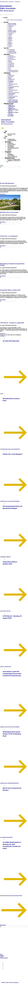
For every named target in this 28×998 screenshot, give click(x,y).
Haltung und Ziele (12, 24)
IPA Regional (11, 63)
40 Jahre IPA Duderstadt (7, 183)
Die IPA (6, 22)
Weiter (20, 895)
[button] (2, 128)
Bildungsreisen (11, 75)
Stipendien (10, 85)
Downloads (10, 114)
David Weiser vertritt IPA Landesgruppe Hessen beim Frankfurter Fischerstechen (12, 673)
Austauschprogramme (13, 84)
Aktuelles (7, 54)
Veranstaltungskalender (13, 70)
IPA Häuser (10, 76)
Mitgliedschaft (8, 103)
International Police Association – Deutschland (10, 1)
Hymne (9, 41)
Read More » (3, 194)
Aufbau (9, 28)
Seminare (10, 82)
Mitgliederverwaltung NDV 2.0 (13, 161)
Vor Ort (6, 48)
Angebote (7, 73)
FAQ (5, 966)
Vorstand (10, 27)
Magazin (10, 60)
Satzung (10, 29)
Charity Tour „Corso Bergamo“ (9, 236)
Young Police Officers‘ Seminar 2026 (10, 290)
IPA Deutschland (7, 8)
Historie (10, 39)
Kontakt (5, 17)
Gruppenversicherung (12, 96)
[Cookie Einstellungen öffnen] (10, 997)
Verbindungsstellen (12, 51)
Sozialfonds (10, 95)
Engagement (11, 26)
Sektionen (10, 40)
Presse (9, 67)
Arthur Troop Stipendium (13, 86)
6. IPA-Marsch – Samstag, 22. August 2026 (12, 322)
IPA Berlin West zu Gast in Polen (9, 212)
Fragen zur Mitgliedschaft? (11, 105)
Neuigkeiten (10, 55)
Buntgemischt (11, 64)
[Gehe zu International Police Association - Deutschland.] (0, 165)
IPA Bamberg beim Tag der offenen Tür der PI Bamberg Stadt (12, 734)
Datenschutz (7, 968)
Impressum (6, 967)
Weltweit (10, 135)
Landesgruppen (11, 49)
